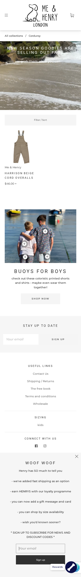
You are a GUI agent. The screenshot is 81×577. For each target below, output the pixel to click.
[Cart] (72, 15)
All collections (14, 35)
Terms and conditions (40, 396)
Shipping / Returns (40, 381)
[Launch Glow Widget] (71, 567)
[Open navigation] (9, 15)
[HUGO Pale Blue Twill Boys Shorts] (47, 256)
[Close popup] (76, 457)
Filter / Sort (40, 119)
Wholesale (40, 404)
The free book (41, 388)
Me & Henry (13, 167)
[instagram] (44, 445)
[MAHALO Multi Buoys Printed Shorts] (25, 257)
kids (40, 425)
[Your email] (21, 339)
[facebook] (36, 445)
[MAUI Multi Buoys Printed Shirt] (45, 231)
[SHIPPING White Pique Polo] (24, 243)
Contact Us (40, 374)
